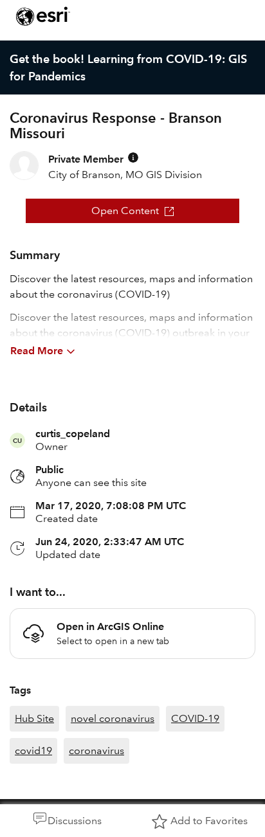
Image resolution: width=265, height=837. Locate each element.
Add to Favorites (209, 821)
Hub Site (34, 718)
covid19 (33, 750)
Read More (36, 351)
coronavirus (96, 750)
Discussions (75, 821)
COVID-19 (195, 718)
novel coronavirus (112, 718)
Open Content (125, 210)
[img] (133, 157)
